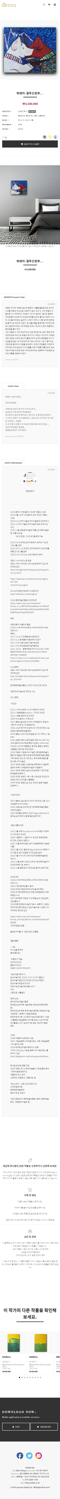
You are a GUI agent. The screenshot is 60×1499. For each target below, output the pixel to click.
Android (45, 1427)
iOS (17, 1427)
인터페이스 (6, 1356)
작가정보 (32, 111)
